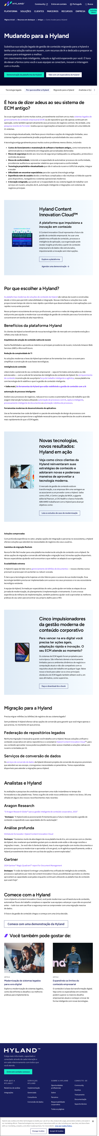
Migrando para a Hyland (63, 90)
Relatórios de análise (12, 1088)
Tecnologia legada (13, 90)
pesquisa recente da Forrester (17, 126)
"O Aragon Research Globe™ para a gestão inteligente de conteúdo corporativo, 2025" (41, 811)
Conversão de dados (35, 1102)
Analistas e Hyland (86, 90)
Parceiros (54, 1097)
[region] (48, 1126)
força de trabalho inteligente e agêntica (57, 378)
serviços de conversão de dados (20, 762)
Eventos (78, 1090)
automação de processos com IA (52, 399)
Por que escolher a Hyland (37, 90)
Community (79, 1085)
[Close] (93, 1121)
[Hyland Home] (14, 4)
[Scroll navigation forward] (94, 90)
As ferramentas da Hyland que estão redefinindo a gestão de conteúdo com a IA (51, 386)
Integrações (8, 1092)
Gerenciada (32, 1092)
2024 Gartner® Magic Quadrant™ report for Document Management (33, 865)
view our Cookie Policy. (63, 1126)
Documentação (80, 1099)
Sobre (53, 1092)
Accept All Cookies (57, 1131)
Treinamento (80, 1094)
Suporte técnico (81, 1104)
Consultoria (32, 1097)
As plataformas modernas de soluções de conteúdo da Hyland (30, 297)
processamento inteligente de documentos (22, 403)
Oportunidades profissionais (57, 1086)
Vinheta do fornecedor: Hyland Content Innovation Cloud (28, 834)
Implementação (34, 1088)
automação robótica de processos (57, 403)
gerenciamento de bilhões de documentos (50, 568)
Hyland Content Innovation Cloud (71, 741)
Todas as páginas (57, 1109)
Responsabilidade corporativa (58, 1103)
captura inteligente (75, 399)
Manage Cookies (38, 1131)
